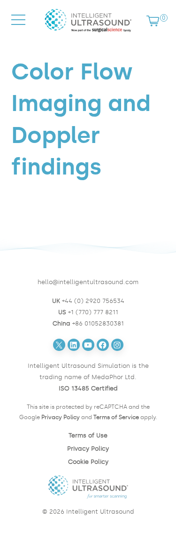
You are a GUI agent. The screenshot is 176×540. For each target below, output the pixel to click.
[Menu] (18, 28)
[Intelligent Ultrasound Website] (88, 487)
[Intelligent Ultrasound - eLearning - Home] (88, 34)
